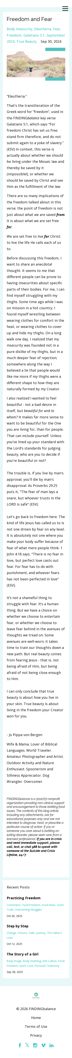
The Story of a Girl (22, 954)
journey (41, 933)
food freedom (31, 905)
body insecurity (19, 29)
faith (32, 933)
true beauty (26, 41)
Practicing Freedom (24, 898)
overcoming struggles (28, 909)
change (11, 933)
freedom (14, 35)
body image (14, 961)
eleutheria (42, 29)
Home (36, 1017)
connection (14, 905)
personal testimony (47, 966)
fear (56, 29)
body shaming (32, 961)
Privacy (36, 1035)
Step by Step (17, 926)
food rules (48, 905)
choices (22, 933)
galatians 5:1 (34, 35)
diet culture (49, 961)
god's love (26, 966)
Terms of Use (36, 1026)
